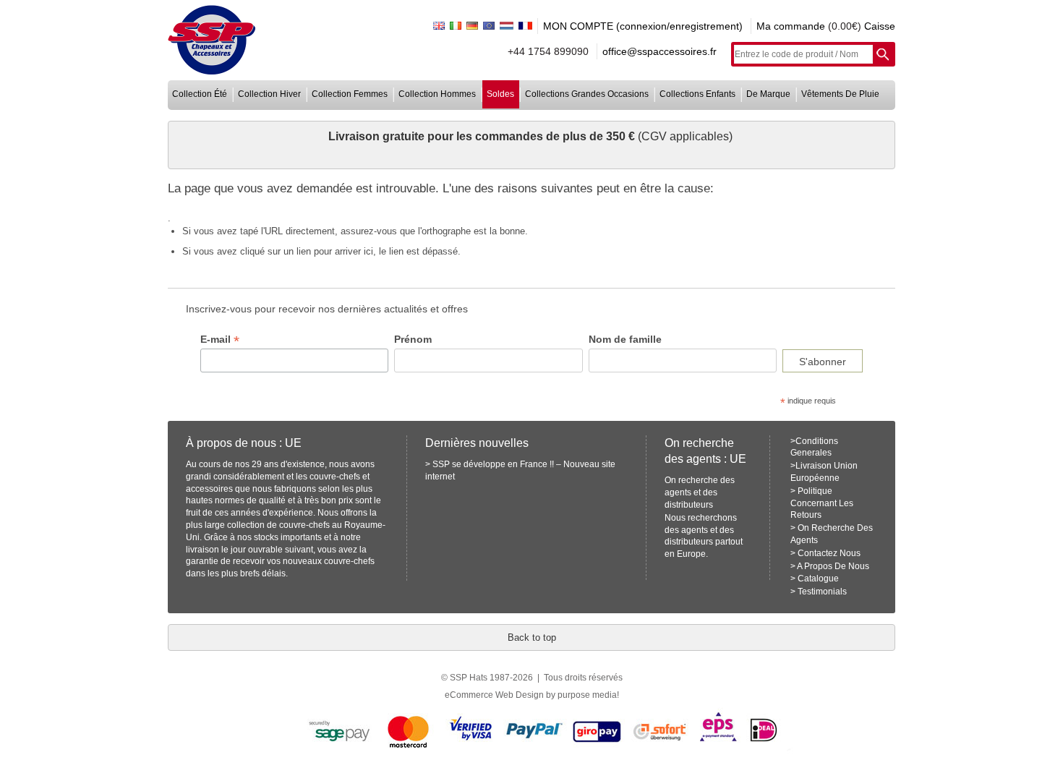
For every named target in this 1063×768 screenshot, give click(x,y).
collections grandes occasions (587, 94)
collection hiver (269, 94)
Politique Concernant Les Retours (821, 503)
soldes (500, 94)
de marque (768, 94)
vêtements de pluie (840, 94)
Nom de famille (625, 339)
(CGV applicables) (685, 136)
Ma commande (790, 26)
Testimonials (822, 591)
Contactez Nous (829, 553)
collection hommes (437, 94)
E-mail (219, 339)
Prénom (413, 339)
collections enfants (697, 94)
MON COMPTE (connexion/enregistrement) (643, 26)
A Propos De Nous (833, 566)
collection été (199, 94)
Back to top (532, 637)
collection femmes (350, 94)
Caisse (879, 26)
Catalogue (818, 578)
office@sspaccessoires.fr (659, 51)
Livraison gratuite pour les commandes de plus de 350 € (483, 136)
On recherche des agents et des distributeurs (700, 492)
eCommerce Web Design (494, 695)
